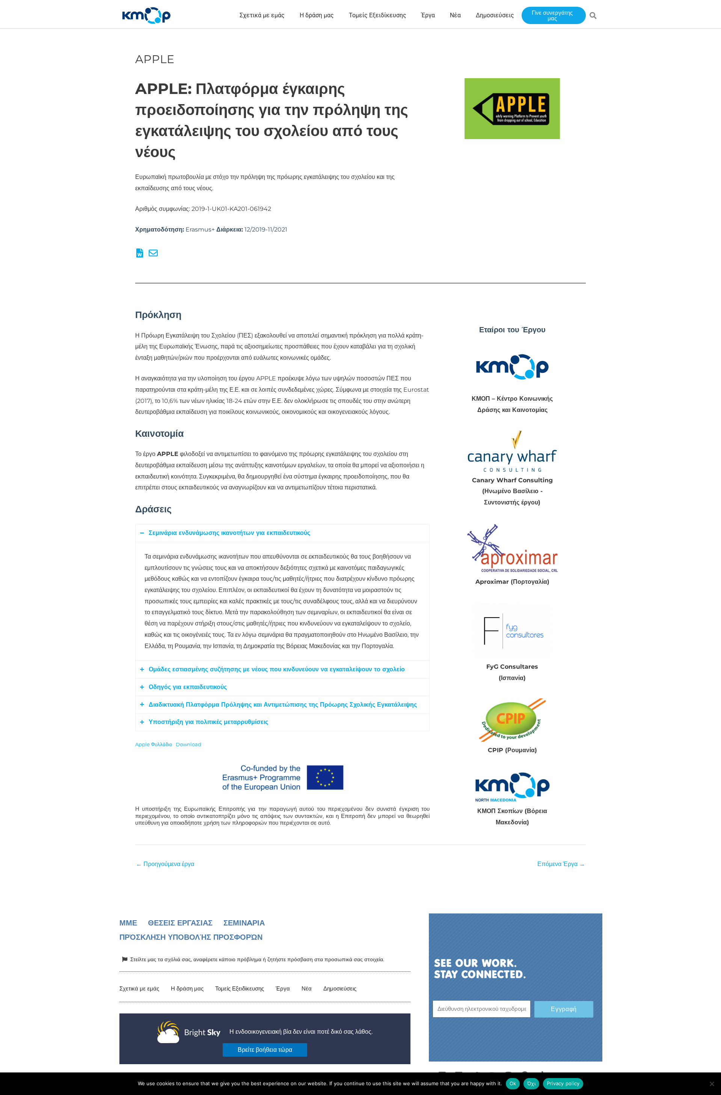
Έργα (283, 988)
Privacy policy (563, 1083)
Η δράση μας (187, 988)
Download (188, 744)
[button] (593, 15)
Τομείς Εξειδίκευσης (239, 988)
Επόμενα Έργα (561, 864)
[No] (711, 1083)
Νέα (307, 988)
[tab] (282, 533)
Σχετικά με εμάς (139, 988)
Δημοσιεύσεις (339, 988)
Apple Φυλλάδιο (153, 744)
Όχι (531, 1083)
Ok (513, 1083)
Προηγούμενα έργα (165, 864)
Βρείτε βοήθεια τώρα (265, 1049)
